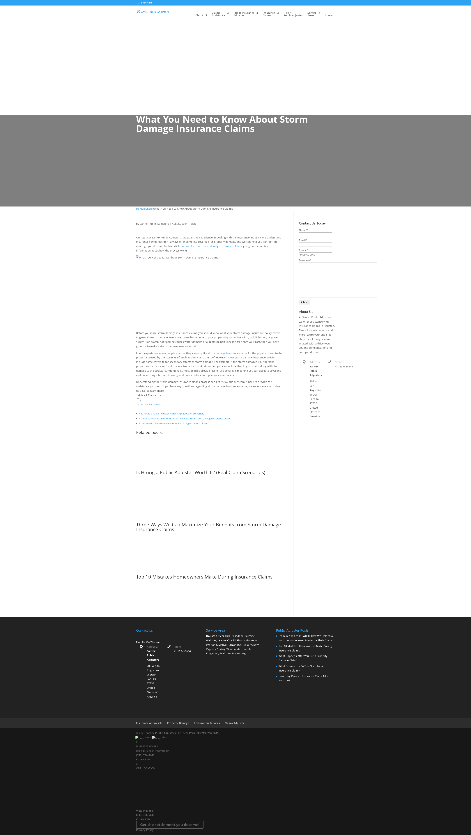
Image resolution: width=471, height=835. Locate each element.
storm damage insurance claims (227, 353)
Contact (330, 15)
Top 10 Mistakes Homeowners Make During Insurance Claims (174, 423)
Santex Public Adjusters (154, 223)
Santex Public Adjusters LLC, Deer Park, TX (173, 733)
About (199, 15)
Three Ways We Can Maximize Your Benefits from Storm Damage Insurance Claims (186, 418)
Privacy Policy (145, 830)
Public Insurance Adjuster (243, 14)
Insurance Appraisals (149, 723)
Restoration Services (207, 723)
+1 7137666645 (343, 366)
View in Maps (144, 810)
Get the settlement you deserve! (169, 824)
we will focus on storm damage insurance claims (212, 246)
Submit (304, 302)
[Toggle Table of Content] (139, 400)
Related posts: (152, 404)
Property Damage (178, 723)
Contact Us (143, 759)
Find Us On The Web (148, 642)
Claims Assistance (218, 14)
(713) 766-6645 (209, 733)
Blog (193, 223)
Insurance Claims (269, 14)
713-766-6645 (145, 2)
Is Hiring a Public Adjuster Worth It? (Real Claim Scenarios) (172, 413)
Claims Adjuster (234, 723)
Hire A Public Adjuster (293, 14)
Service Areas (311, 14)
